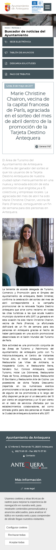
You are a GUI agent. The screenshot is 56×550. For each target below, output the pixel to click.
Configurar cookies (16, 527)
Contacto (30, 456)
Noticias (15, 28)
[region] (28, 521)
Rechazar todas (17, 535)
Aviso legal (29, 489)
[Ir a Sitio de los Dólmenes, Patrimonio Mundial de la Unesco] (37, 7)
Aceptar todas (16, 542)
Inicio (7, 28)
